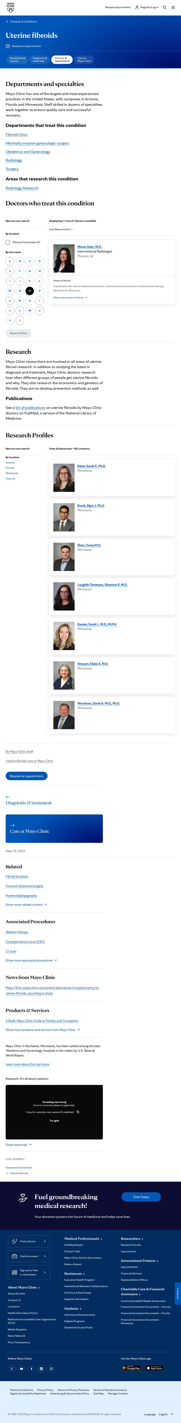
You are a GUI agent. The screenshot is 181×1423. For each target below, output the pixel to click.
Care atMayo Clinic (84, 59)
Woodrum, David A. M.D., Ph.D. (98, 703)
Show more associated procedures (29, 960)
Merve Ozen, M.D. (89, 247)
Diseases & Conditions (23, 21)
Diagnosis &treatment (40, 59)
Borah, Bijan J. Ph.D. (91, 505)
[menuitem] (17, 59)
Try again (54, 1120)
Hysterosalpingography (21, 895)
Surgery (12, 168)
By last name (13, 252)
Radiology (14, 159)
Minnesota (12, 473)
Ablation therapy (17, 932)
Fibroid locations (17, 876)
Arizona (10, 462)
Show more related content (24, 904)
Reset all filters (18, 333)
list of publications (30, 407)
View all (10, 478)
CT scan (11, 951)
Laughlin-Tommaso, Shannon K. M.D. (102, 585)
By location (12, 233)
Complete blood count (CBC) (25, 941)
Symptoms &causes (17, 59)
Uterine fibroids (32, 35)
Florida (10, 467)
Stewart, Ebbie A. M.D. (92, 664)
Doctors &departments (62, 59)
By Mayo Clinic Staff (19, 751)
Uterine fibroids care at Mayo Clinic (29, 761)
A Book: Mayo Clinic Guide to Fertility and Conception (42, 1021)
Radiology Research (22, 187)
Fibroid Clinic (17, 134)
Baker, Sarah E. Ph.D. (91, 466)
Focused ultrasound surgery (24, 886)
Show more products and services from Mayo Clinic (40, 1030)
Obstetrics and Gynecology (28, 151)
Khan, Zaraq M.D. (89, 545)
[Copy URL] (78, 1112)
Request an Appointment (26, 46)
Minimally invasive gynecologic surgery (37, 143)
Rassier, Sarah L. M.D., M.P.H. (97, 624)
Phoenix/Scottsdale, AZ (26, 242)
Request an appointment (26, 776)
